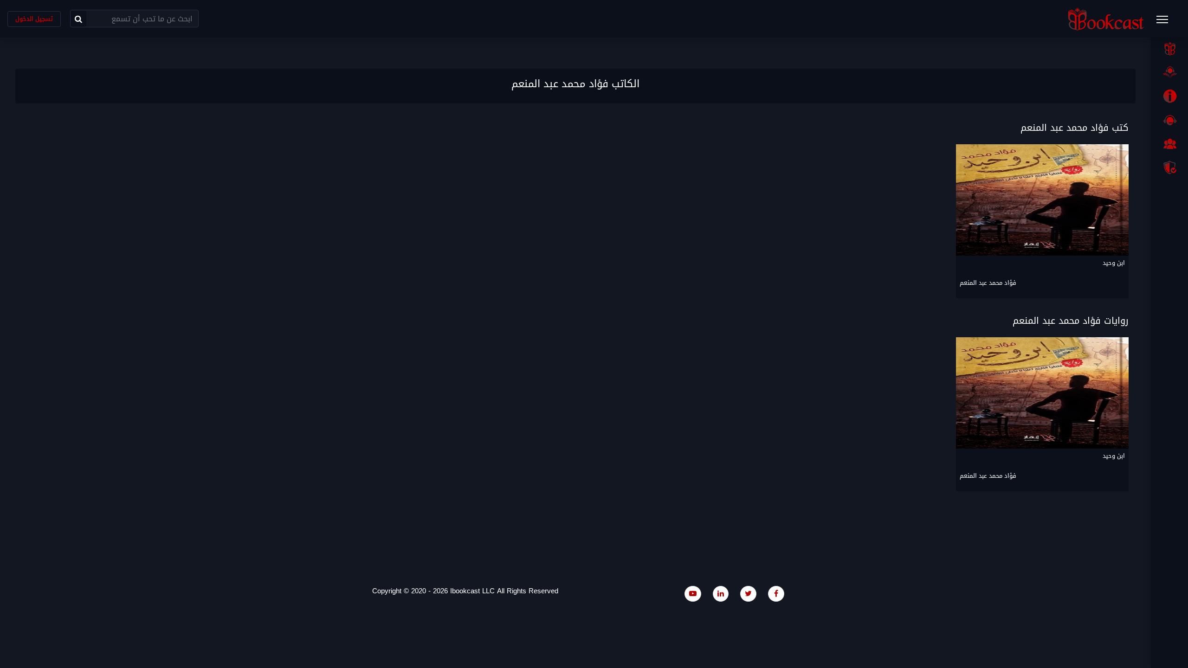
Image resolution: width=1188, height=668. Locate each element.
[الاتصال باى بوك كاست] (1169, 120)
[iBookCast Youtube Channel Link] (693, 593)
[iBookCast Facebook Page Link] (776, 593)
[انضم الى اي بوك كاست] (1169, 143)
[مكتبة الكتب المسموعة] (1169, 72)
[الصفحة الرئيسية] (1169, 48)
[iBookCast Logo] (1105, 19)
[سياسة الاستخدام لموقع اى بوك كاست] (1169, 167)
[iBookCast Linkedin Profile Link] (720, 593)
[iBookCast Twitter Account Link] (748, 593)
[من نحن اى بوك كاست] (1169, 96)
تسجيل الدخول (34, 19)
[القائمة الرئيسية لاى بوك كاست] (1166, 22)
